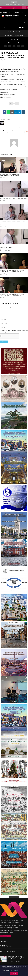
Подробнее (15, 970)
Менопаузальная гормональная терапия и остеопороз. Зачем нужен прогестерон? (13, 222)
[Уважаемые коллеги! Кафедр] (14, 580)
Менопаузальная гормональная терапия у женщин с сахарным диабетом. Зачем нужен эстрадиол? (12, 295)
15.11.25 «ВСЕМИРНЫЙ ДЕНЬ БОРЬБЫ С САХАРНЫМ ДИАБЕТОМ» (14, 4)
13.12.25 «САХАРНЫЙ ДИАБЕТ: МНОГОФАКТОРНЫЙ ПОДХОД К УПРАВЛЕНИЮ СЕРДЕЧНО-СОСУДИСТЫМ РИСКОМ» (16, 958)
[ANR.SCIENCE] (14, 8)
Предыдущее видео (5, 119)
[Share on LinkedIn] (16, 112)
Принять (14, 973)
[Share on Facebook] (4, 112)
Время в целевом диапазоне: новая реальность (16, 123)
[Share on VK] (23, 112)
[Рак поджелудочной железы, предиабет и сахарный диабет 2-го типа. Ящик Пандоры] (26, 131)
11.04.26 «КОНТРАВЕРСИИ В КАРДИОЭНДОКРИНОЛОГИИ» (7, 951)
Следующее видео (23, 128)
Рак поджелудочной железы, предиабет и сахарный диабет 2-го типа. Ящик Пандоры (13, 131)
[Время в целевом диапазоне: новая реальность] (2, 123)
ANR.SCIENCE (4, 946)
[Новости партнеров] (14, 498)
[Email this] (12, 112)
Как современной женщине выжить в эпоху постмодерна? (13, 198)
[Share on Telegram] (19, 112)
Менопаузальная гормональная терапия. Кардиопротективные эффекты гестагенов (10, 175)
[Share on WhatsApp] (8, 112)
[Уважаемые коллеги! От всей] (14, 772)
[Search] (24, 7)
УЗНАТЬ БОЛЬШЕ (5, 936)
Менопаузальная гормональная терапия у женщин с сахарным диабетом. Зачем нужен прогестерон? (12, 271)
